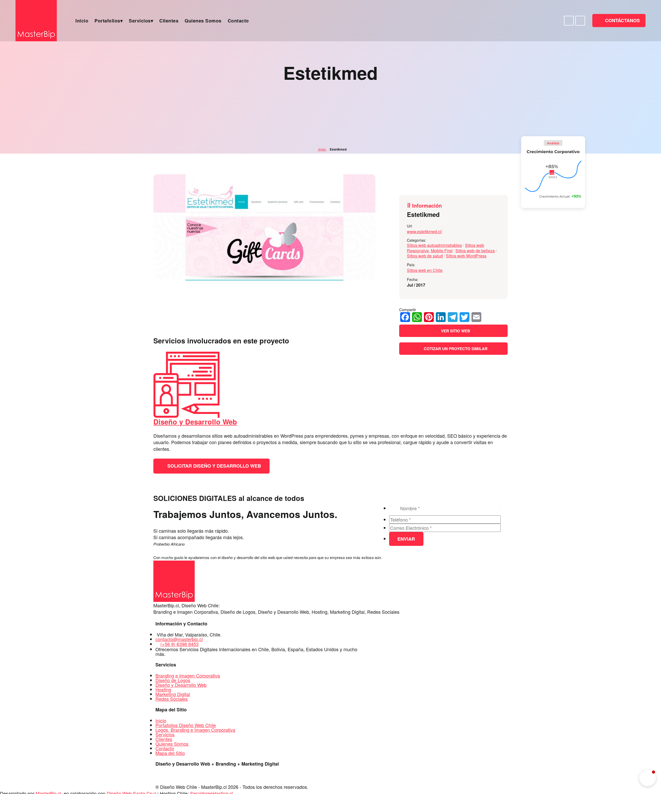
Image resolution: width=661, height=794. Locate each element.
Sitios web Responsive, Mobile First (445, 248)
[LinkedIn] (441, 317)
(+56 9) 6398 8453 (179, 644)
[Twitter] (464, 317)
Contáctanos (622, 20)
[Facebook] (405, 317)
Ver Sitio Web (455, 331)
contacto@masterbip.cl (179, 639)
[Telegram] (453, 317)
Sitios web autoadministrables (434, 245)
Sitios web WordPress (466, 256)
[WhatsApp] (417, 317)
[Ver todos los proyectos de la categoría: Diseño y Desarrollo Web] (186, 415)
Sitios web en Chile (425, 270)
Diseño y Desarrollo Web (195, 422)
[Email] (476, 317)
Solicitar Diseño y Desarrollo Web (213, 465)
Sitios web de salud (425, 256)
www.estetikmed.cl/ (424, 231)
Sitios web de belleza (475, 251)
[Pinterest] (429, 317)
